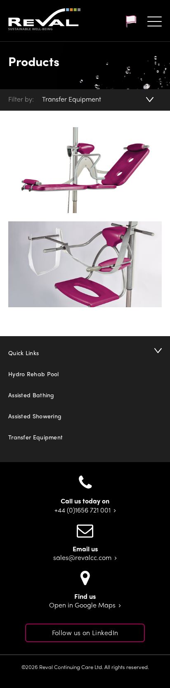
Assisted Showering (34, 416)
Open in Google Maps (82, 605)
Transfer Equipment (71, 99)
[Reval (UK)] (44, 20)
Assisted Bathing (31, 395)
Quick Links (23, 353)
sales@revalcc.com (82, 558)
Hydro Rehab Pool (33, 374)
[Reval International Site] (131, 21)
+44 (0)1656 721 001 (82, 510)
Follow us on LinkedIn (85, 632)
